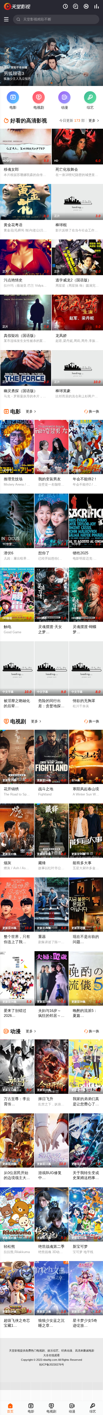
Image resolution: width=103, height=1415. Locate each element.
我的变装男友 (49, 479)
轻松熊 (9, 1246)
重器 (42, 936)
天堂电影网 (17, 6)
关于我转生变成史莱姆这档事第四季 (86, 1178)
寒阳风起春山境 (86, 789)
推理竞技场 (13, 479)
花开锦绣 (11, 789)
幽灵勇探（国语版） (21, 391)
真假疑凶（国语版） (21, 335)
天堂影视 (14, 1350)
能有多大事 (82, 863)
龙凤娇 (61, 335)
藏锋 (42, 863)
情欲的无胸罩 (84, 701)
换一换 (91, 411)
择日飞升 (45, 1099)
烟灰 (7, 863)
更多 (93, 120)
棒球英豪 (63, 391)
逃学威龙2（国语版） (73, 280)
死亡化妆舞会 (67, 169)
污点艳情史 (13, 280)
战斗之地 (45, 789)
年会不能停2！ (85, 479)
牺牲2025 (80, 553)
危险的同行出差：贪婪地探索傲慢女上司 (51, 706)
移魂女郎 (11, 169)
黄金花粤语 (13, 225)
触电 (7, 627)
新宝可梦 (80, 1246)
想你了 (44, 553)
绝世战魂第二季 (51, 1246)
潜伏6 (8, 553)
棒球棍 (61, 225)
